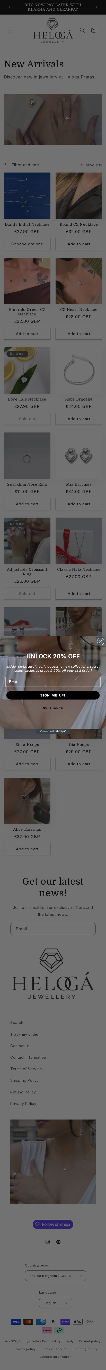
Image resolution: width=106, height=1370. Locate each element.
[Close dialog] (101, 641)
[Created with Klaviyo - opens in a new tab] (53, 731)
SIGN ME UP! (53, 695)
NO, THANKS (53, 708)
